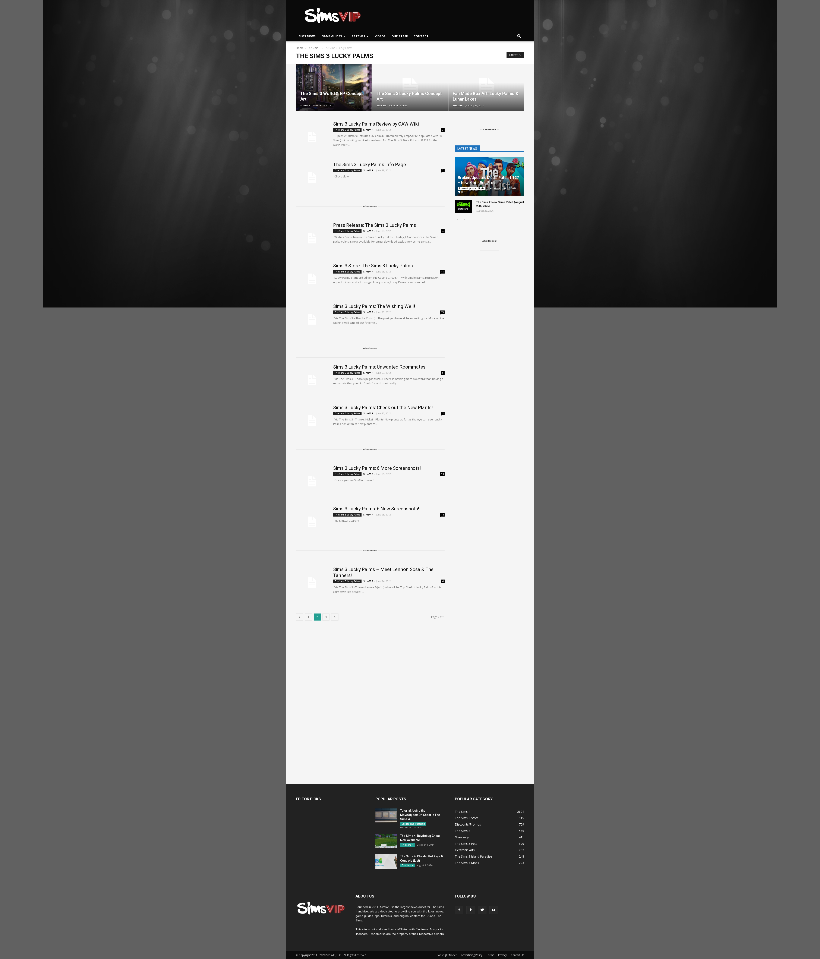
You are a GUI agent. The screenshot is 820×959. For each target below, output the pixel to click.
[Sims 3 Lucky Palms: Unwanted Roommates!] (312, 380)
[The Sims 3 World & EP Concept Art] (334, 87)
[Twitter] (482, 910)
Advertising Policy (471, 955)
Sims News (307, 36)
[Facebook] (459, 910)
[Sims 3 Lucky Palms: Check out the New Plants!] (312, 421)
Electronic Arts (465, 850)
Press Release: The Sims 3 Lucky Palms (374, 225)
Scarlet (491, 188)
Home (299, 48)
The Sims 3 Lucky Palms (347, 129)
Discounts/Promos (468, 824)
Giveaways (462, 837)
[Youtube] (493, 910)
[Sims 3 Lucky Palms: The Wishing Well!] (312, 319)
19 (442, 474)
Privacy (502, 955)
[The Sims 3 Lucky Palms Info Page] (312, 178)
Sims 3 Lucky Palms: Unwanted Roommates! (380, 367)
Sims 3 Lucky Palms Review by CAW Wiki (376, 124)
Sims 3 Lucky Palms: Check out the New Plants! (383, 407)
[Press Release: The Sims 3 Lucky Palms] (312, 238)
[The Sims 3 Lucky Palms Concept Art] (410, 87)
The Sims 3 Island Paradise (473, 856)
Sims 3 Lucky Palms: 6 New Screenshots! (376, 508)
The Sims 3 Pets (466, 844)
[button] (519, 36)
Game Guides (332, 36)
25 (442, 312)
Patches (358, 36)
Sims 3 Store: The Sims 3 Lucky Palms (373, 265)
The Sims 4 (407, 844)
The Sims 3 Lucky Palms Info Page (369, 164)
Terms (490, 955)
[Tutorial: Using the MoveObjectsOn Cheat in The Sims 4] (386, 815)
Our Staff (399, 36)
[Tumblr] (470, 910)
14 (442, 514)
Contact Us (517, 955)
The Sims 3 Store (467, 818)
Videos (380, 36)
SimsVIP (305, 105)
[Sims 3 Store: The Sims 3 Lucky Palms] (312, 279)
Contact (421, 36)
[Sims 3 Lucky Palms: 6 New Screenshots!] (312, 522)
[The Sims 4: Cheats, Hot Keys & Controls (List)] (386, 861)
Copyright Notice (446, 955)
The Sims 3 (462, 831)
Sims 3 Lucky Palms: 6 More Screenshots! (377, 468)
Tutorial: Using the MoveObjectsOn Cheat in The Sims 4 (420, 815)
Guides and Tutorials (413, 823)
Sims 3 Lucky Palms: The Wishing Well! (374, 306)
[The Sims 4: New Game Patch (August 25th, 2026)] (463, 206)
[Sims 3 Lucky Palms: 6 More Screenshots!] (312, 481)
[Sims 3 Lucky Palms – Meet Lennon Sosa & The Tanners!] (312, 583)
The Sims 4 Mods (467, 863)
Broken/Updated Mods (471, 188)
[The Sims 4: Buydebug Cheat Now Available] (386, 841)
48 (442, 271)
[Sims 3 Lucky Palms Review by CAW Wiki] (312, 137)
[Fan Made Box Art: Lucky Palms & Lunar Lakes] (486, 87)
